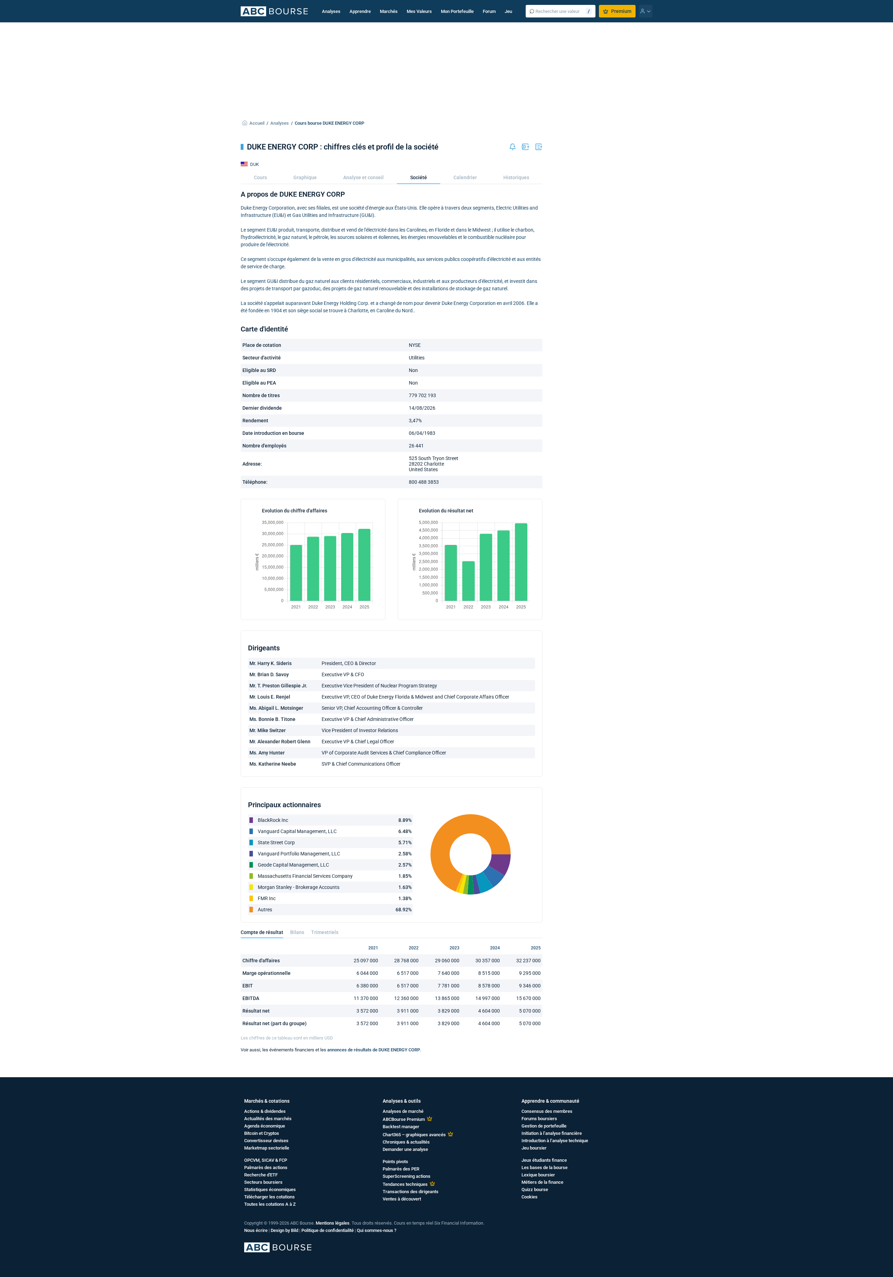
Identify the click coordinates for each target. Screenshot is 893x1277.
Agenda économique (264, 1126)
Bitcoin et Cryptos (261, 1133)
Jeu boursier (534, 1148)
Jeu (508, 11)
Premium (621, 11)
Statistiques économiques (270, 1189)
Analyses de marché (403, 1111)
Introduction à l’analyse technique (554, 1140)
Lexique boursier (538, 1174)
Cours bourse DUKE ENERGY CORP (329, 123)
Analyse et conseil (363, 177)
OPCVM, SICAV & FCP (265, 1160)
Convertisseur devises (266, 1140)
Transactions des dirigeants (410, 1191)
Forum (489, 11)
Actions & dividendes (265, 1111)
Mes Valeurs (419, 11)
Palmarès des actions (265, 1167)
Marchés (389, 11)
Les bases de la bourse (544, 1167)
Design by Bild (284, 1230)
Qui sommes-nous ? (376, 1230)
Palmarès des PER (401, 1169)
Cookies (529, 1196)
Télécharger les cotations (269, 1196)
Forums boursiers (539, 1118)
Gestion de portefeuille (543, 1126)
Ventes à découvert (402, 1199)
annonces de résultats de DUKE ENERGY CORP (373, 1049)
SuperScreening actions (406, 1176)
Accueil (256, 123)
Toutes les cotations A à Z (270, 1204)
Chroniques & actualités (406, 1142)
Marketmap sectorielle (266, 1148)
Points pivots (395, 1161)
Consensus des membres (546, 1111)
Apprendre (360, 11)
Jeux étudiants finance (544, 1160)
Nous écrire (256, 1230)
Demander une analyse (405, 1149)
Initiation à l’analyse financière (551, 1133)
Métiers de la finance (542, 1182)
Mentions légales (333, 1223)
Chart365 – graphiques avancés (414, 1134)
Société (418, 177)
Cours (260, 177)
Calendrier (465, 177)
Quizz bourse (534, 1189)
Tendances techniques (405, 1184)
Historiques (516, 177)
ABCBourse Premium (404, 1119)
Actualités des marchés (268, 1118)
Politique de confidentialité (327, 1230)
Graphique (305, 177)
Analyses (331, 11)
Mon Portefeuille (457, 11)
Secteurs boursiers (263, 1182)
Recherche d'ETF (261, 1174)
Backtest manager (401, 1126)
